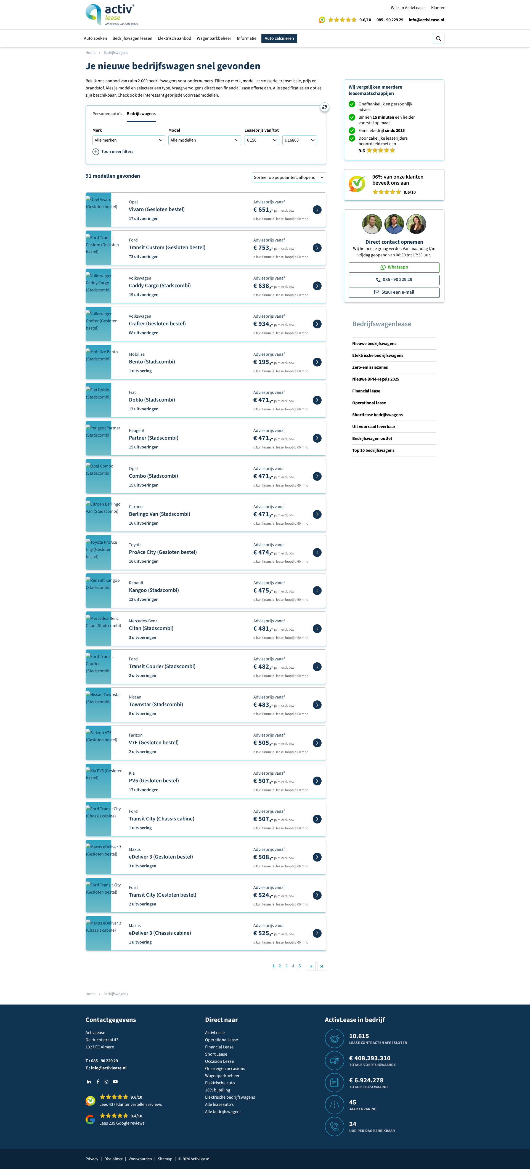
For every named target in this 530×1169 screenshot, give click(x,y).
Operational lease (369, 403)
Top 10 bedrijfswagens (373, 450)
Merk (97, 130)
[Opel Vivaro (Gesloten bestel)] (317, 209)
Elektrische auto (220, 1083)
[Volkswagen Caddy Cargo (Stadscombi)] (317, 285)
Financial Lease (219, 1047)
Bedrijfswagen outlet (372, 438)
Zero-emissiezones (370, 367)
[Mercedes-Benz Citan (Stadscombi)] (317, 628)
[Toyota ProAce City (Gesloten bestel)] (317, 552)
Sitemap (165, 1159)
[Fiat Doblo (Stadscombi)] (317, 400)
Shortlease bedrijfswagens (377, 415)
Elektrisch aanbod (174, 38)
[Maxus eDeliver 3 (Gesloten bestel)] (317, 857)
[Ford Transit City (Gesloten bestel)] (317, 895)
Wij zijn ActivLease (408, 8)
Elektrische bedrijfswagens (377, 355)
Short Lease (216, 1054)
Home (91, 52)
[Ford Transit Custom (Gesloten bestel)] (317, 247)
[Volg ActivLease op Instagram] (106, 1081)
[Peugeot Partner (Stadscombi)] (317, 438)
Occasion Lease (219, 1061)
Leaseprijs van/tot (262, 130)
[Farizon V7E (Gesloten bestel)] (317, 742)
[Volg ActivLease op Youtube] (115, 1081)
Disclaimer (113, 1159)
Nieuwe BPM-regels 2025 (375, 379)
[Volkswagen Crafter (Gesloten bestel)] (317, 324)
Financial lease (366, 391)
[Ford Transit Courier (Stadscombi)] (317, 666)
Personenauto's (107, 114)
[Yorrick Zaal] (394, 224)
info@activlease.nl (426, 20)
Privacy (92, 1159)
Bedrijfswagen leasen (132, 38)
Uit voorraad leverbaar (373, 427)
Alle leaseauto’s (219, 1104)
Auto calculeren (279, 38)
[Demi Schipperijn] (416, 224)
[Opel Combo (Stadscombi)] (317, 476)
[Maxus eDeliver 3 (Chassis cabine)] (317, 933)
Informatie (246, 38)
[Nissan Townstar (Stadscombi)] (317, 704)
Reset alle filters (324, 107)
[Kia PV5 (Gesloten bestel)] (317, 781)
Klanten (438, 8)
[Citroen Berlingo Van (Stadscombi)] (317, 514)
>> (321, 966)
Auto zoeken (95, 38)
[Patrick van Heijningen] (372, 224)
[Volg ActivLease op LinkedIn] (89, 1081)
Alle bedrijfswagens (223, 1112)
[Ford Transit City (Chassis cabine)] (317, 819)
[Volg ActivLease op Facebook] (97, 1081)
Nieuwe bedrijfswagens (374, 344)
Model (174, 130)
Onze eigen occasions (225, 1069)
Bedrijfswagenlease (381, 324)
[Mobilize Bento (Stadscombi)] (317, 362)
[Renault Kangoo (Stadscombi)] (317, 590)
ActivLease (215, 1033)
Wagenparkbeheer (214, 38)
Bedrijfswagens (141, 114)
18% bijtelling (217, 1090)
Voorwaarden (140, 1159)
